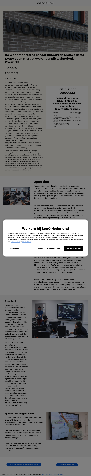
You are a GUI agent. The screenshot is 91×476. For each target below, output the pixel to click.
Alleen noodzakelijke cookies (49, 248)
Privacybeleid (27, 242)
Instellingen (14, 248)
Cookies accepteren (73, 248)
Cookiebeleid (15, 242)
